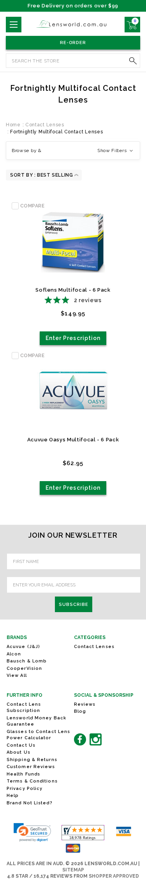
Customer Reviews (31, 766)
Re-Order (73, 42)
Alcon (14, 654)
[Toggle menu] (13, 24)
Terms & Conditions (32, 781)
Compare (32, 206)
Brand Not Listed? (30, 803)
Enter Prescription (73, 338)
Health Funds (23, 774)
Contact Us (21, 745)
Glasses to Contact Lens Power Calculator (38, 735)
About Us (18, 752)
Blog (80, 711)
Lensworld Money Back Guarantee (36, 721)
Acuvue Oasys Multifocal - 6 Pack (73, 440)
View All (17, 675)
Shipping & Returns (32, 759)
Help (13, 795)
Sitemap (73, 870)
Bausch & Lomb (27, 661)
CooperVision (24, 668)
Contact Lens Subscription (24, 707)
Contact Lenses (94, 646)
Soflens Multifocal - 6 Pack (73, 290)
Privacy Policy (24, 788)
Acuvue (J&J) (23, 646)
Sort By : (22, 175)
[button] (73, 150)
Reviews (85, 704)
